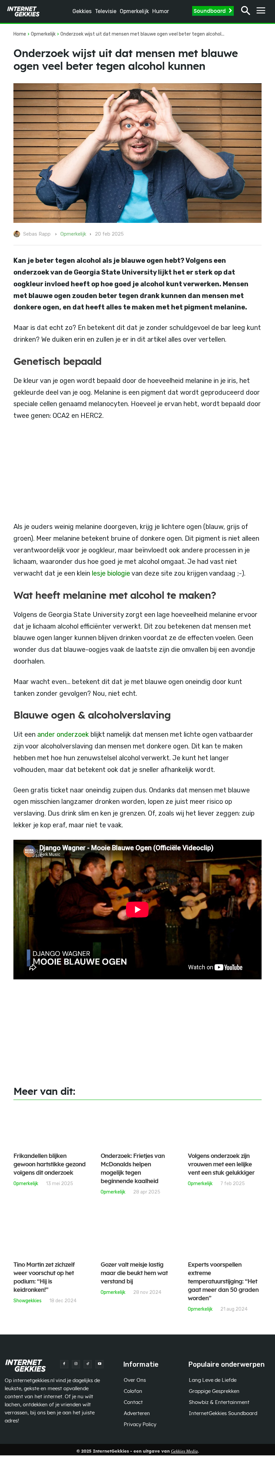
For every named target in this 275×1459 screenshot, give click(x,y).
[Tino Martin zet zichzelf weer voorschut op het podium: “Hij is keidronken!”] (50, 1235)
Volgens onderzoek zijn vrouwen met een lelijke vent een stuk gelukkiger (221, 1164)
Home (19, 34)
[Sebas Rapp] (17, 234)
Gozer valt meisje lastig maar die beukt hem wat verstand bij (134, 1273)
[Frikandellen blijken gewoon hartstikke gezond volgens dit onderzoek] (50, 1127)
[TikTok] (88, 1364)
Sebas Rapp (37, 234)
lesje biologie (111, 573)
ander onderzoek (63, 734)
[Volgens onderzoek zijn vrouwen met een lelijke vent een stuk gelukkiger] (225, 1127)
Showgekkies (27, 1300)
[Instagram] (76, 1364)
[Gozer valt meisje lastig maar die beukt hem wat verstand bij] (137, 1235)
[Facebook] (64, 1364)
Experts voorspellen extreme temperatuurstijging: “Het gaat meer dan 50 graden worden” (223, 1282)
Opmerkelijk (43, 34)
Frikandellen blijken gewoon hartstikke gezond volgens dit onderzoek (49, 1164)
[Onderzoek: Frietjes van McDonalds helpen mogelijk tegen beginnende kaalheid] (137, 1127)
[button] (245, 11)
